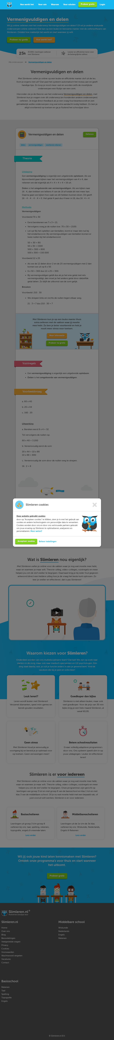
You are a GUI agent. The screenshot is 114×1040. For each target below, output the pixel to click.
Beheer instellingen (47, 541)
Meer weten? (36, 531)
